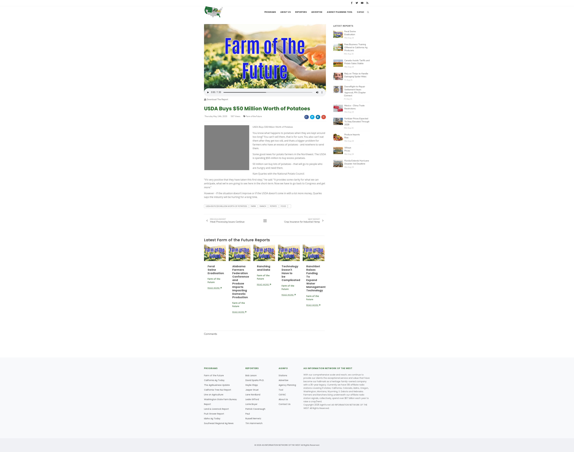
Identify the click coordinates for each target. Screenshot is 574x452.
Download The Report (217, 99)
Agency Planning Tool (339, 12)
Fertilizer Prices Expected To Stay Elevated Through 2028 (356, 121)
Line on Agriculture (213, 394)
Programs (270, 12)
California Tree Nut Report (217, 389)
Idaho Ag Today (212, 418)
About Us (285, 12)
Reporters (301, 12)
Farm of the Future (254, 116)
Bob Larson (251, 375)
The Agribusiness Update (217, 385)
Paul (247, 413)
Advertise (316, 12)
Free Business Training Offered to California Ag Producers (355, 47)
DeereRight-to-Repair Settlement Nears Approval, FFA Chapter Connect (355, 91)
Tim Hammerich (253, 423)
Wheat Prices (347, 149)
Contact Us (284, 404)
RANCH (263, 206)
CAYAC (360, 12)
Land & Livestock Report (216, 408)
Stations (283, 375)
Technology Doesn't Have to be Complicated (291, 273)
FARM (253, 206)
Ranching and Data (263, 268)
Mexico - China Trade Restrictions (354, 107)
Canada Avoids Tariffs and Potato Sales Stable (357, 62)
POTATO (273, 206)
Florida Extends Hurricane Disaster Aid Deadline (356, 162)
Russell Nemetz (253, 418)
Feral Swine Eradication (216, 269)
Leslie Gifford (252, 399)
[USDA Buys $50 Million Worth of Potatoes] (265, 56)
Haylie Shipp (251, 385)
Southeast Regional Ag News (218, 423)
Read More (214, 288)
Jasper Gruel (251, 389)
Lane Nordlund (252, 394)
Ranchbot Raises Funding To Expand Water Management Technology (316, 278)
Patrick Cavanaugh (255, 408)
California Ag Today (214, 380)
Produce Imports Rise (352, 136)
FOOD (283, 206)
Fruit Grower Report (214, 413)
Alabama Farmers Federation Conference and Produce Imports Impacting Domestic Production (240, 281)
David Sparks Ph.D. (254, 380)
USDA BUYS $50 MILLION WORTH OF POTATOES (226, 206)
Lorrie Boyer (251, 404)
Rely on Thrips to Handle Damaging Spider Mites (356, 75)
